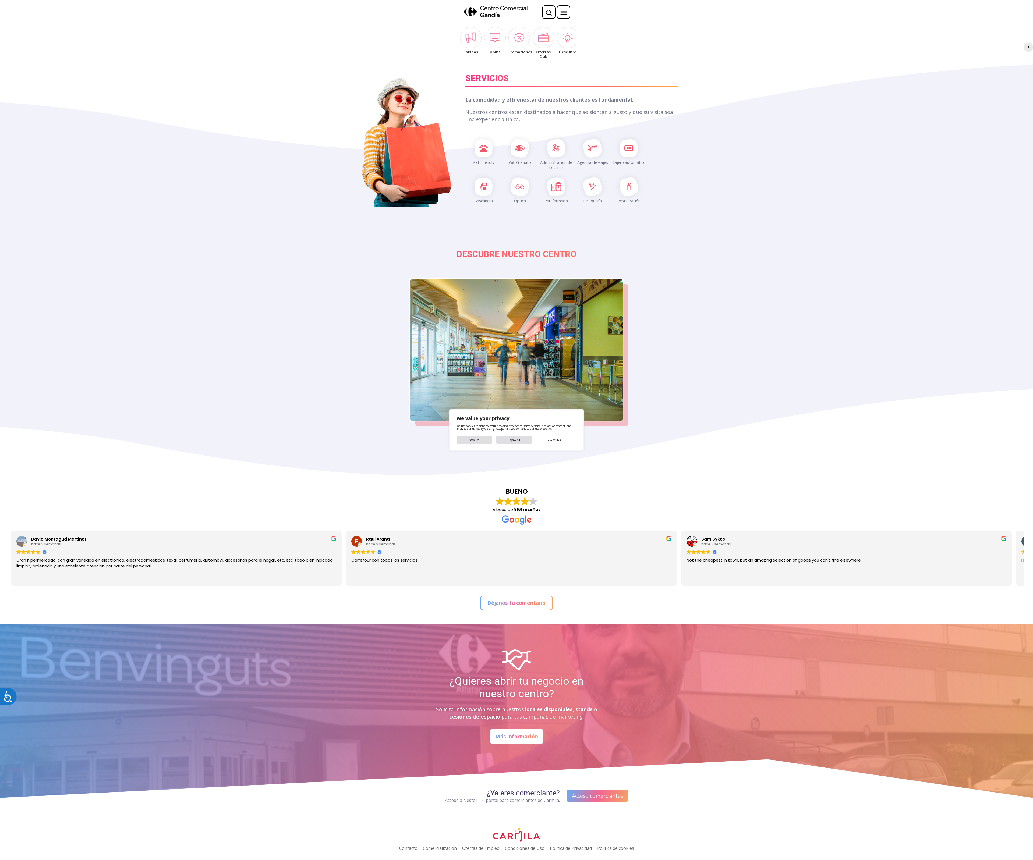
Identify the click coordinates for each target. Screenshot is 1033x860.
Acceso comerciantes (597, 795)
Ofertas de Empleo (481, 848)
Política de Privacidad (571, 848)
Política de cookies (615, 848)
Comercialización (440, 848)
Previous (402, 349)
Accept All (474, 440)
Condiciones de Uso (524, 848)
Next (631, 349)
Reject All (514, 440)
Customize (554, 440)
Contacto (408, 848)
